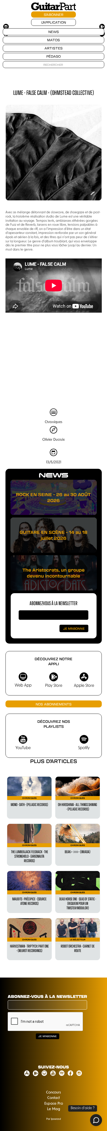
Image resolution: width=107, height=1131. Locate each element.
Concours (53, 1093)
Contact (53, 1098)
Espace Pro (53, 1104)
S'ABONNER (53, 14)
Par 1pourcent (53, 1119)
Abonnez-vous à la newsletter (53, 603)
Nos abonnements (54, 704)
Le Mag (53, 1109)
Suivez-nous (53, 1066)
